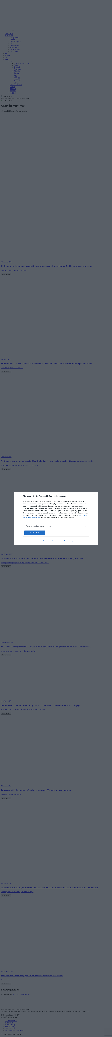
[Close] (94, 496)
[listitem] (56, 526)
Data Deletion (43, 541)
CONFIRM (34, 533)
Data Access (56, 541)
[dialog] (56, 518)
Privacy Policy (68, 541)
